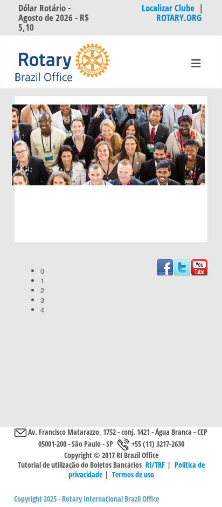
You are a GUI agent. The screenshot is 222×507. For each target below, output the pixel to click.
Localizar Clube (168, 8)
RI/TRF (155, 465)
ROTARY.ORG (180, 17)
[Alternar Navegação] (196, 63)
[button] (119, 271)
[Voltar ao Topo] (205, 489)
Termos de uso (133, 474)
